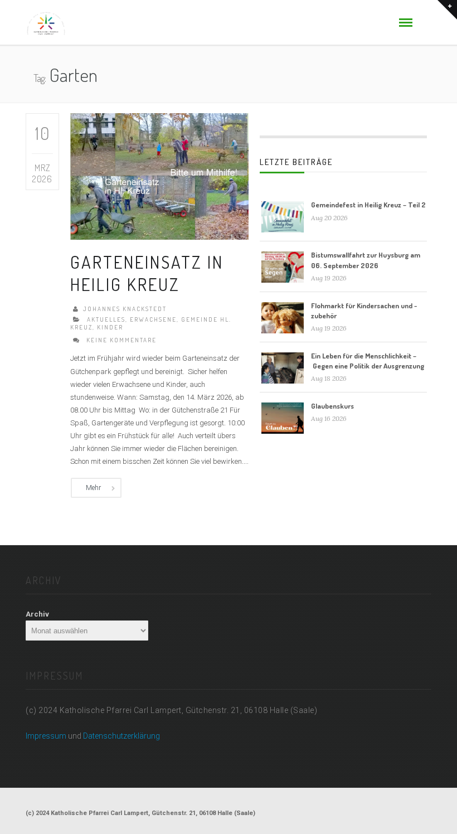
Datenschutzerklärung (121, 735)
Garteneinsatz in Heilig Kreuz (146, 273)
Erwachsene (153, 319)
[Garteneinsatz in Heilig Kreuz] (159, 175)
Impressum (46, 735)
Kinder (110, 327)
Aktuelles (106, 319)
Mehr (93, 488)
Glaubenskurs (332, 405)
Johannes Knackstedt (125, 309)
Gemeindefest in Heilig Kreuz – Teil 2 (368, 204)
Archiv (37, 614)
